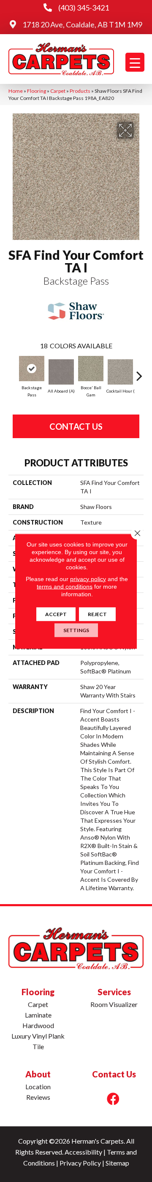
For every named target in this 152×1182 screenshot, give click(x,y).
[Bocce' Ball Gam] (91, 368)
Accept (56, 614)
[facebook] (113, 1098)
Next (139, 371)
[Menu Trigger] (134, 62)
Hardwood (38, 1025)
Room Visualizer (114, 1004)
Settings (76, 630)
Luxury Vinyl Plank (38, 1036)
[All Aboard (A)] (61, 372)
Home (15, 91)
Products (80, 91)
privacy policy (88, 578)
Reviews (38, 1097)
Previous (12, 371)
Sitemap (117, 1163)
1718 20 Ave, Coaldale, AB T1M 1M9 (82, 24)
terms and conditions (64, 586)
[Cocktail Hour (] (120, 372)
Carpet (57, 91)
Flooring (36, 91)
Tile (38, 1046)
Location (38, 1086)
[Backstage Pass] (31, 368)
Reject (97, 614)
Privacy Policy (80, 1163)
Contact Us (76, 426)
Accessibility (83, 1152)
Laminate (38, 1015)
